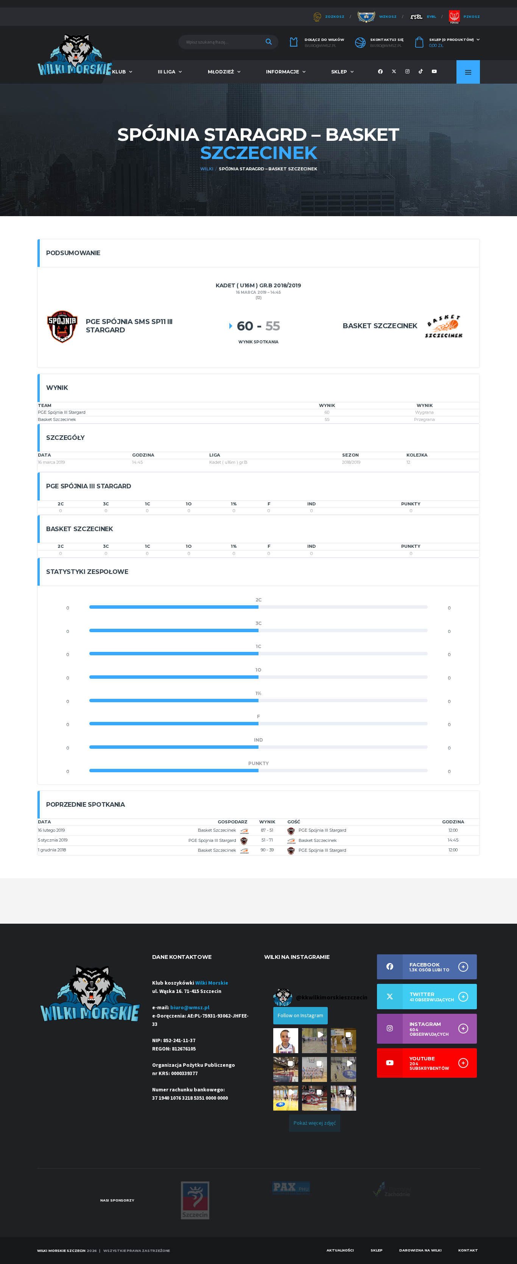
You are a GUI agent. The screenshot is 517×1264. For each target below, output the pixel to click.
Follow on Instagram (300, 1015)
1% (234, 504)
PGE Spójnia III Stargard (62, 412)
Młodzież (221, 72)
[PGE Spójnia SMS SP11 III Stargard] (62, 326)
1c (147, 504)
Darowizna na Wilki (420, 1250)
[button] (285, 1040)
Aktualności (340, 1250)
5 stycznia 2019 (52, 840)
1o (189, 504)
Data (44, 821)
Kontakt (468, 1250)
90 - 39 (267, 850)
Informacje (282, 72)
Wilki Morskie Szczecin (61, 1250)
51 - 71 (267, 840)
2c (61, 504)
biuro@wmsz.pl (320, 46)
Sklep (339, 72)
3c (106, 504)
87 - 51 (267, 830)
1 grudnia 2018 (52, 850)
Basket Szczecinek (57, 419)
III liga (166, 72)
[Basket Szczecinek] (444, 326)
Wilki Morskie (211, 983)
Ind (311, 504)
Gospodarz (233, 821)
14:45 (453, 840)
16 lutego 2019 (51, 830)
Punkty (410, 504)
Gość (293, 821)
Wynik (267, 821)
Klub (119, 72)
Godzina (453, 821)
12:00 (453, 830)
